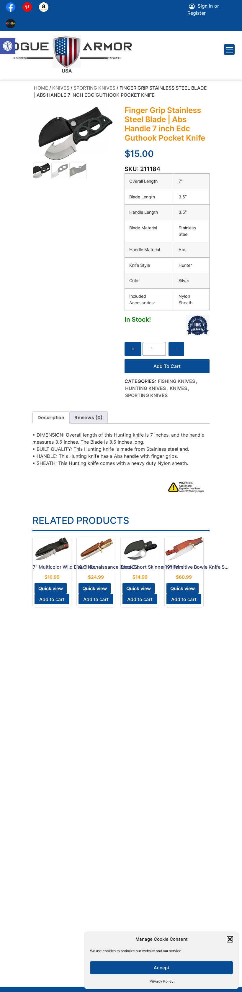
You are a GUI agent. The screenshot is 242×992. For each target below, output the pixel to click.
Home (41, 88)
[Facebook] (10, 7)
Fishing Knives (176, 381)
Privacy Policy (162, 981)
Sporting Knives (94, 88)
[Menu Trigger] (229, 49)
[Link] (10, 23)
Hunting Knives (145, 388)
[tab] (50, 417)
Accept (161, 967)
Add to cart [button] (52, 599)
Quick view (50, 588)
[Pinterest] (27, 7)
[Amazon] (43, 7)
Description (50, 417)
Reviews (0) (88, 417)
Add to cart (167, 366)
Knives (60, 88)
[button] (7, 46)
